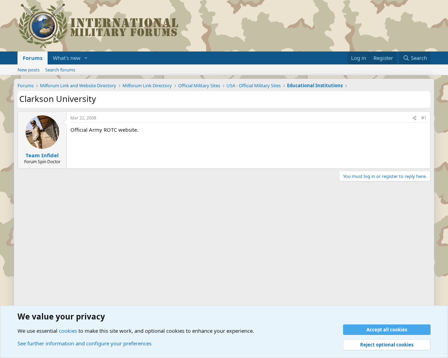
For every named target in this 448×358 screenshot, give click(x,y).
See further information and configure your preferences (85, 343)
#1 (424, 118)
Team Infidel (42, 155)
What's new (66, 57)
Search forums (60, 70)
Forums (32, 57)
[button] (86, 57)
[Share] (414, 118)
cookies (68, 330)
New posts (29, 70)
